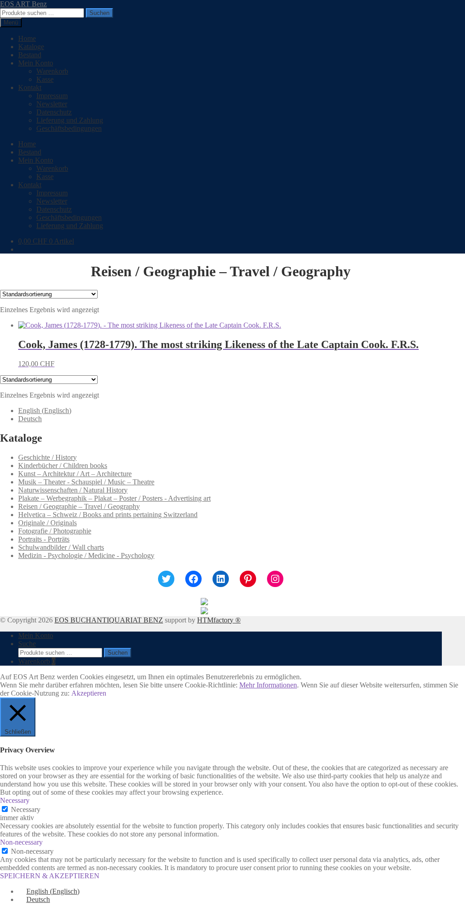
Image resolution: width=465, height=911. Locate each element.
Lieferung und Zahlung (69, 120)
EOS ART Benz (23, 4)
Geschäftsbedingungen (69, 128)
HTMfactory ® (219, 620)
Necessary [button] (15, 800)
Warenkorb (52, 71)
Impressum (52, 96)
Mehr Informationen (268, 685)
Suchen (99, 13)
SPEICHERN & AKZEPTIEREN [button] (49, 876)
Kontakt (29, 87)
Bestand (29, 55)
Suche (27, 643)
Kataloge (31, 46)
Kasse (45, 79)
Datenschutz (54, 112)
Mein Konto (35, 63)
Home (27, 38)
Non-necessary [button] (21, 842)
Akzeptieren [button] (88, 693)
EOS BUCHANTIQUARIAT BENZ (108, 620)
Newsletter (51, 104)
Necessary (25, 809)
